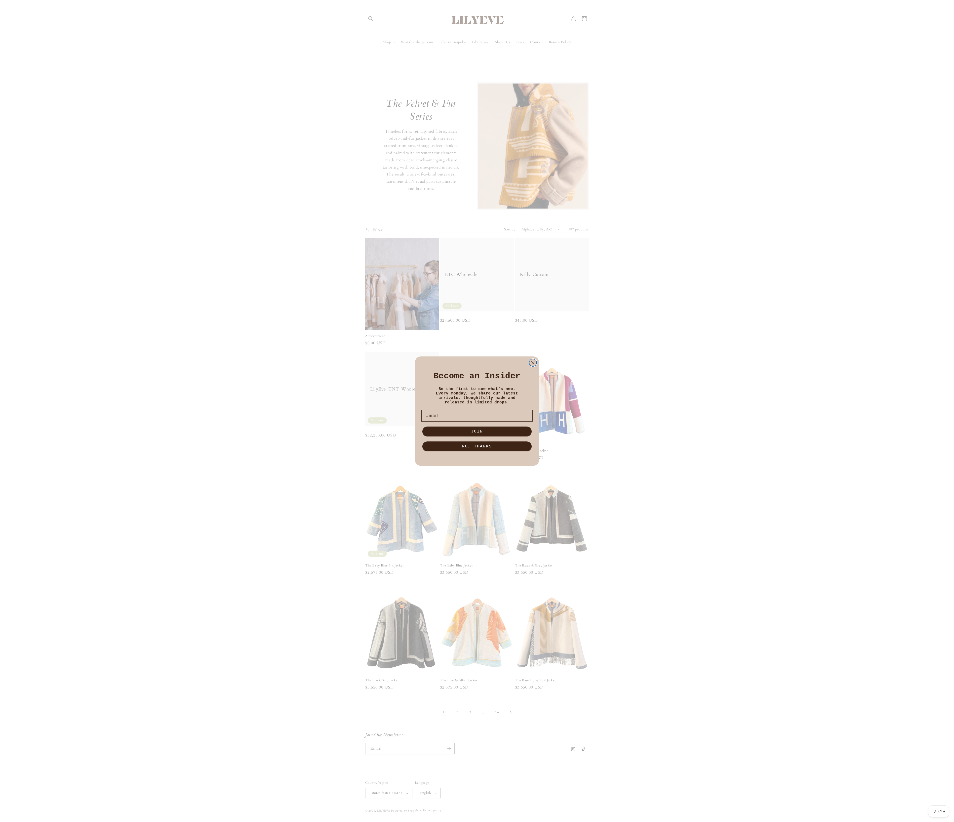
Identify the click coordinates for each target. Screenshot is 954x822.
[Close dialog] (533, 362)
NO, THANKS (477, 446)
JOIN (477, 431)
